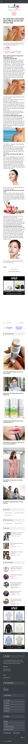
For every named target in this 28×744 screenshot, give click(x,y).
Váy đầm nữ (6, 710)
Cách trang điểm (8, 515)
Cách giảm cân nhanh (19, 512)
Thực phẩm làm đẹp (9, 512)
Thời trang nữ (13, 546)
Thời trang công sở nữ (14, 603)
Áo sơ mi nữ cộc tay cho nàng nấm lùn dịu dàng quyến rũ (15, 601)
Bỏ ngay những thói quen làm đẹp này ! (9, 328)
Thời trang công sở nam (15, 587)
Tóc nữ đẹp (6, 703)
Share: (5, 267)
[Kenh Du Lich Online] (23, 267)
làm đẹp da (9, 322)
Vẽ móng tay (7, 708)
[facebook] (1, 2)
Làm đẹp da (7, 51)
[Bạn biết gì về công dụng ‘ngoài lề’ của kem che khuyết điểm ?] (14, 433)
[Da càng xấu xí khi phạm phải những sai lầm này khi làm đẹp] (14, 33)
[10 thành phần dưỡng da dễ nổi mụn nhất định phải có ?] (14, 408)
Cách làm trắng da (8, 523)
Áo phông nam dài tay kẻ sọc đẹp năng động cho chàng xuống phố (16, 584)
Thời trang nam (7, 733)
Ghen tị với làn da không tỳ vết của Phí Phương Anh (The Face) (18, 328)
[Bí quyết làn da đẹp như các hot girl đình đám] (14, 463)
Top (22, 737)
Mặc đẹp (6, 721)
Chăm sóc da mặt (18, 523)
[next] (8, 558)
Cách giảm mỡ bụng (8, 729)
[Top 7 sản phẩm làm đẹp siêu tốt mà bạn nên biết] (14, 354)
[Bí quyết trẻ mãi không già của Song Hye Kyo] (14, 492)
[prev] (8, 533)
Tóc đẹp (6, 724)
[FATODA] (14, 8)
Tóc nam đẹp (7, 700)
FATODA (12, 52)
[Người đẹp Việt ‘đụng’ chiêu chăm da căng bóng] (14, 384)
